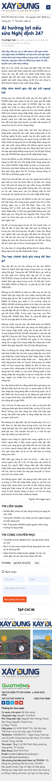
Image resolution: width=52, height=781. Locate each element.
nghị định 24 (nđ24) (22, 563)
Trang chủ (6, 21)
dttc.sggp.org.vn (43, 499)
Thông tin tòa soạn (13, 708)
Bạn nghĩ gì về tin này (15, 599)
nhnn (37, 563)
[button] (48, 638)
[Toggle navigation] (48, 7)
